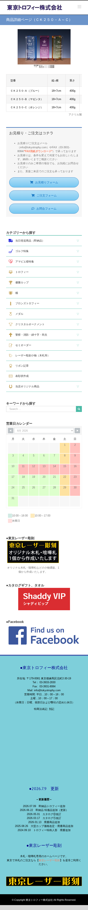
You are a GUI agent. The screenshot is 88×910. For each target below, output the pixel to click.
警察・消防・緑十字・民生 (30, 334)
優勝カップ (21, 282)
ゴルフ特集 (21, 251)
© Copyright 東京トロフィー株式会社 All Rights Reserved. (44, 900)
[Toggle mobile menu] (80, 7)
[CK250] (44, 31)
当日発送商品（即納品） (29, 240)
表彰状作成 (21, 375)
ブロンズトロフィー (26, 303)
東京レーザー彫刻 (49, 860)
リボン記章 (21, 365)
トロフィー (21, 272)
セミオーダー (22, 345)
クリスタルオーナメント (29, 324)
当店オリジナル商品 (26, 386)
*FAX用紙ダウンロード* (38, 151)
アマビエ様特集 (23, 261)
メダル (18, 313)
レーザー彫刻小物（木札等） (31, 355)
